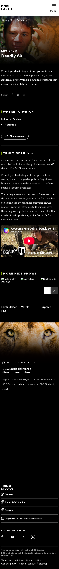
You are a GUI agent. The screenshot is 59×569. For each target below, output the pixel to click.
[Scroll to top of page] (53, 561)
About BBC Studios (15, 502)
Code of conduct (27, 563)
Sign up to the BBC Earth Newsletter (23, 518)
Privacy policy (33, 560)
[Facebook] (4, 537)
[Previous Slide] (47, 290)
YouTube (10, 124)
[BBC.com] (7, 488)
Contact (9, 494)
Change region (17, 136)
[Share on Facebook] (12, 95)
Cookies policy (8, 563)
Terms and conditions (12, 560)
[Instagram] (33, 537)
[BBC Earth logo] (6, 8)
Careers (9, 510)
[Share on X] (18, 95)
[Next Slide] (54, 290)
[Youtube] (14, 537)
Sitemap (43, 563)
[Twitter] (23, 537)
